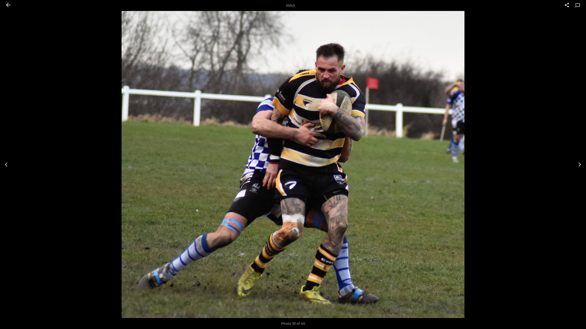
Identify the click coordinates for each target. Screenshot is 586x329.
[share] (567, 5)
